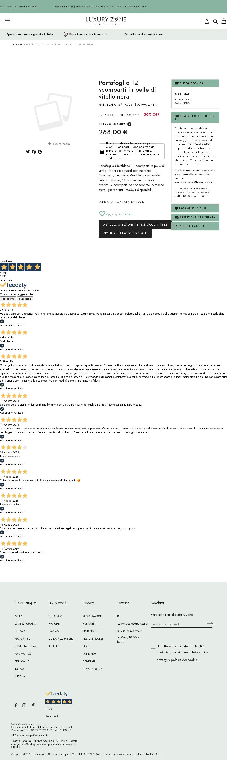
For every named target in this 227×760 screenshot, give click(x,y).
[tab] (195, 83)
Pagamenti (90, 624)
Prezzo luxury (112, 124)
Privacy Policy (92, 669)
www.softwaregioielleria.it (131, 754)
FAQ (85, 646)
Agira (18, 616)
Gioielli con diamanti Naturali (144, 34)
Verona (20, 677)
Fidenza (20, 631)
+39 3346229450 (130, 631)
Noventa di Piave (26, 646)
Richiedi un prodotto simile (125, 233)
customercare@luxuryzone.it (130, 624)
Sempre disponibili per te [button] (195, 117)
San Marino (23, 654)
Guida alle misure (61, 639)
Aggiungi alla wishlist (118, 214)
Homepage (16, 44)
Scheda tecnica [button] (191, 83)
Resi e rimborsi (93, 639)
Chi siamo (55, 616)
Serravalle (22, 661)
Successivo (25, 299)
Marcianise (22, 639)
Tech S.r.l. (156, 754)
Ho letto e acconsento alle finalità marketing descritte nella (182, 653)
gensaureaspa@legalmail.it (31, 736)
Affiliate (54, 646)
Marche (54, 624)
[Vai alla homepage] (98, 31)
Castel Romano (25, 624)
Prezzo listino (112, 115)
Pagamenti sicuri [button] (192, 208)
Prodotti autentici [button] (193, 226)
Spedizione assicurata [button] (197, 218)
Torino (19, 669)
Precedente (8, 299)
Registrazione (92, 616)
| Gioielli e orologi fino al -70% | (99, 6)
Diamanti (55, 631)
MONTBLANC (107, 105)
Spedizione (90, 631)
